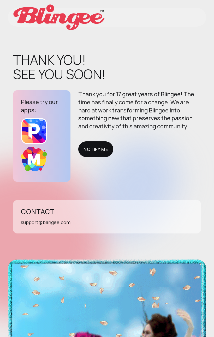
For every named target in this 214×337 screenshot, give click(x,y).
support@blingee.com (45, 222)
